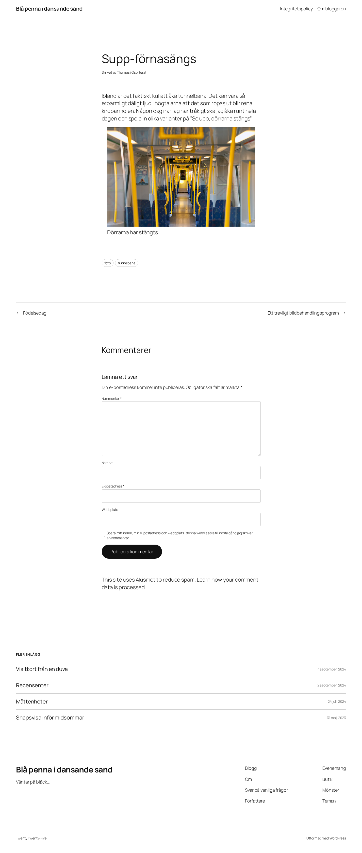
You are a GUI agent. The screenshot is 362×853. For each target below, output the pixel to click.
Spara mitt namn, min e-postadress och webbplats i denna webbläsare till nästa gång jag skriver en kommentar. (180, 535)
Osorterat (139, 72)
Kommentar (112, 398)
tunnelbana (126, 263)
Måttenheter (32, 702)
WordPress (337, 838)
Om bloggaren (331, 9)
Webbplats (110, 509)
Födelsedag (35, 313)
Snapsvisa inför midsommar (50, 718)
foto (107, 263)
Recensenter (32, 685)
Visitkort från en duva (42, 669)
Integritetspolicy (296, 9)
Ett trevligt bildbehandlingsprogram (303, 313)
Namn (107, 462)
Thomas (123, 72)
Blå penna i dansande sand (49, 8)
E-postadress (113, 486)
